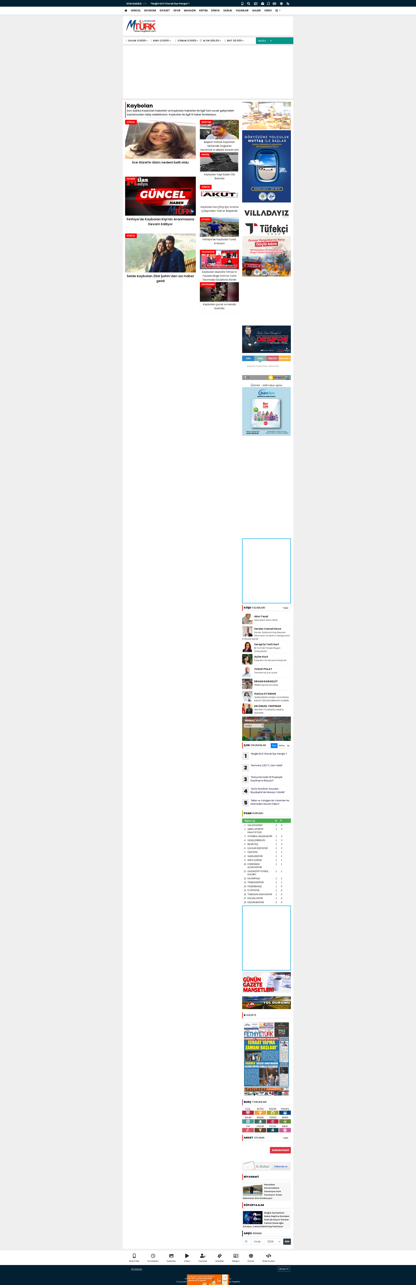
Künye (251, 1261)
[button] (278, 10)
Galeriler (171, 1261)
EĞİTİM (203, 10)
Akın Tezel (261, 616)
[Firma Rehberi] (263, 3)
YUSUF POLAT (263, 669)
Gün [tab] (274, 745)
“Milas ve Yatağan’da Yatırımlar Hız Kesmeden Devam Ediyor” (267, 802)
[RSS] (288, 3)
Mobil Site (134, 1261)
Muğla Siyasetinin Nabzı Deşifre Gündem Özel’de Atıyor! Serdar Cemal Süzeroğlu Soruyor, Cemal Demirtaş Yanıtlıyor (266, 1219)
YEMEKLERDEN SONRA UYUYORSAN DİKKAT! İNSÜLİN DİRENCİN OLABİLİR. (271, 699)
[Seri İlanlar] (268, 3)
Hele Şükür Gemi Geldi (266, 620)
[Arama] (249, 3)
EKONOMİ (150, 10)
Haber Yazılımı (232, 1281)
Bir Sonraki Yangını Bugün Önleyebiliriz (267, 649)
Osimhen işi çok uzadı (265, 672)
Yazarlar (202, 1261)
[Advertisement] (232, 26)
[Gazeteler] (274, 3)
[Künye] (281, 3)
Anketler (219, 1261)
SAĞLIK (227, 10)
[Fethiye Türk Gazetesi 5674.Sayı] (266, 1058)
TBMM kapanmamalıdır (266, 685)
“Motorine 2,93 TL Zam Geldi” (167, 3)
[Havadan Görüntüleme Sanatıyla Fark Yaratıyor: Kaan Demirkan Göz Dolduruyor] (252, 1189)
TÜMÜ (285, 608)
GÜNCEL (136, 10)
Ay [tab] (288, 745)
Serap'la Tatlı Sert (266, 644)
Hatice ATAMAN (265, 694)
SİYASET (165, 10)
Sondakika (153, 1261)
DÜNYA (215, 10)
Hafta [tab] (282, 745)
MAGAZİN (190, 10)
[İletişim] (255, 3)
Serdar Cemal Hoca (267, 629)
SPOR (176, 10)
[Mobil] (242, 3)
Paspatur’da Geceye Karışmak (270, 660)
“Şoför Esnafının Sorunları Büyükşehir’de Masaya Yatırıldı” (264, 791)
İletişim (236, 1261)
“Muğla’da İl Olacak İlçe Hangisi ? (266, 756)
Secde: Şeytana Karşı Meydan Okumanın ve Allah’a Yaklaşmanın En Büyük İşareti (266, 635)
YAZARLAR (242, 10)
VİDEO (268, 10)
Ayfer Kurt (261, 657)
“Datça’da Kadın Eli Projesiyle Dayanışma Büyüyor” (263, 779)
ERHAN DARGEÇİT (266, 681)
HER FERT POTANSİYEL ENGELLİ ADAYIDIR (269, 711)
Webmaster (268, 1261)
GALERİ (256, 10)
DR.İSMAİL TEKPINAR (267, 706)
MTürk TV (284, 1269)
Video (187, 1261)
